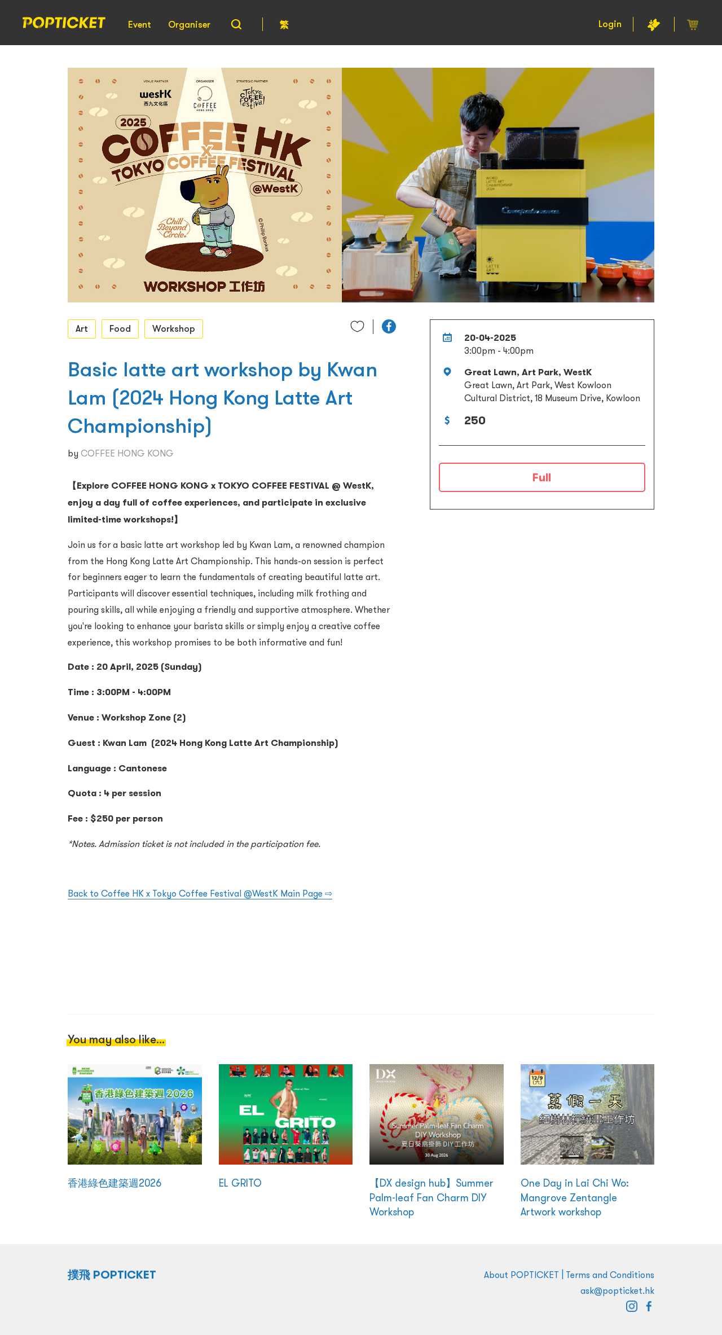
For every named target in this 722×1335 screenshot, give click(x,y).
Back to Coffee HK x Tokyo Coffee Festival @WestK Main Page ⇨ (200, 893)
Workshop (173, 328)
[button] (389, 326)
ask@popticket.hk (617, 1290)
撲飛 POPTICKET (112, 1274)
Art (82, 328)
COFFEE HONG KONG (127, 453)
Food (120, 328)
